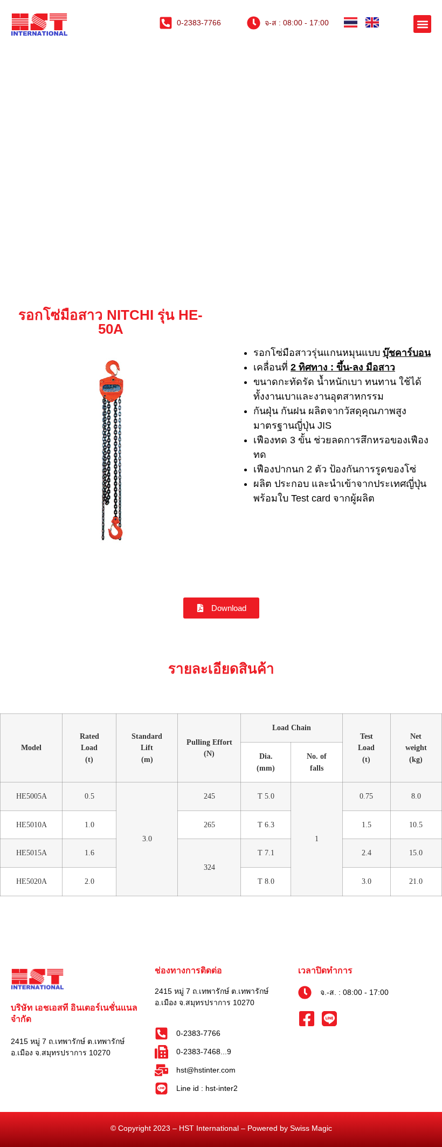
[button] (422, 24)
